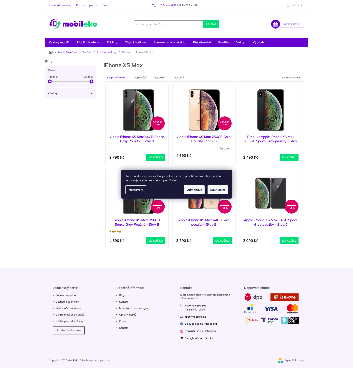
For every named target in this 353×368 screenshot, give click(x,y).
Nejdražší (159, 77)
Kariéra (123, 301)
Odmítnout (194, 190)
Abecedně (179, 77)
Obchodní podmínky (67, 301)
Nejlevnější (140, 77)
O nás (105, 5)
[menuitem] (259, 42)
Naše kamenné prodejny (133, 308)
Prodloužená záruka (69, 330)
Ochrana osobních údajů (69, 314)
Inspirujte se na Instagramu (201, 331)
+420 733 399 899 (195, 305)
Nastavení (136, 190)
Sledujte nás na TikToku (198, 338)
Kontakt (123, 327)
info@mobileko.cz (195, 316)
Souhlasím (217, 190)
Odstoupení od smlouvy (69, 321)
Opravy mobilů (127, 314)
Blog (122, 295)
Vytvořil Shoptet (294, 360)
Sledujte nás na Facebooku (201, 323)
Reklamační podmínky (68, 308)
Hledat (211, 24)
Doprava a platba (86, 5)
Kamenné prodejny (60, 5)
